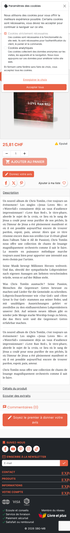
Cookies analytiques (20, 47)
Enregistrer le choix (35, 79)
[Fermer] (64, 6)
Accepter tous (35, 87)
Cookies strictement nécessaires (28, 33)
